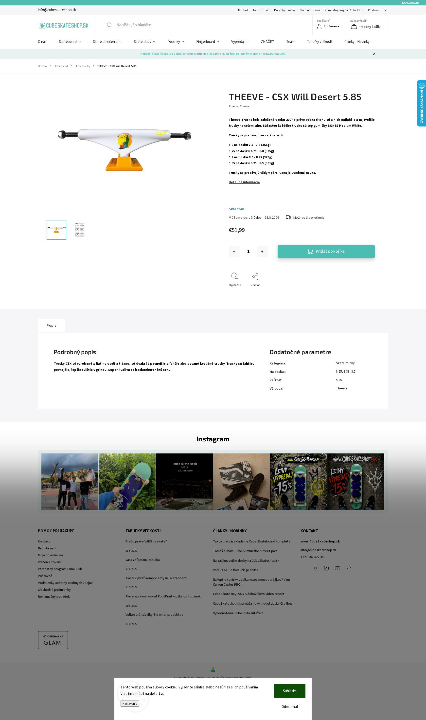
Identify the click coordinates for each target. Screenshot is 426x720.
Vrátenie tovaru (310, 10)
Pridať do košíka (330, 251)
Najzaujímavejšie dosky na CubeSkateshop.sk (246, 560)
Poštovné (374, 10)
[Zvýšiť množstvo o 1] (262, 251)
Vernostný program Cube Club (344, 10)
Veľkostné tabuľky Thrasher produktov (154, 614)
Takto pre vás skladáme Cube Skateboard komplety (251, 541)
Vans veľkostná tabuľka (142, 560)
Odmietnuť (290, 706)
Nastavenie (130, 703)
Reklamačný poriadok (54, 596)
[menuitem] (45, 42)
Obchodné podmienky (54, 589)
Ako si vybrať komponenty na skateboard (156, 578)
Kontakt (243, 10)
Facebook (315, 568)
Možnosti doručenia (309, 217)
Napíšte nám (261, 10)
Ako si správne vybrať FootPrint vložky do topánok (163, 596)
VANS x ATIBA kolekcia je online (236, 570)
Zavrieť (366, 293)
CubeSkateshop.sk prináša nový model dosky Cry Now (252, 603)
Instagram (326, 568)
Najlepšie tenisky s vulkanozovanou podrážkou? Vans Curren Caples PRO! (251, 582)
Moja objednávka (285, 10)
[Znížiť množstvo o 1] (234, 251)
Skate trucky (345, 363)
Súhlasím (290, 691)
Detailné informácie (244, 182)
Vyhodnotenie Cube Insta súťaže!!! (238, 613)
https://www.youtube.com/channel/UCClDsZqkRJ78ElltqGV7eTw (337, 568)
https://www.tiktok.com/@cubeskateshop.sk (348, 568)
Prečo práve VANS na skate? (146, 541)
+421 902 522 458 (313, 557)
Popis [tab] (51, 325)
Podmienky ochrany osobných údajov (65, 582)
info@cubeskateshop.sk (318, 550)
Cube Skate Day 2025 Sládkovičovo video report (248, 594)
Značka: (239, 106)
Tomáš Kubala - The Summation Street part (245, 551)
